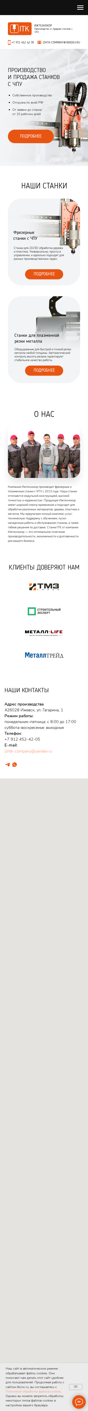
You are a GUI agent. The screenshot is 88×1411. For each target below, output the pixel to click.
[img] (44, 339)
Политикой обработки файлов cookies (33, 1391)
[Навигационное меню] (80, 7)
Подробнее (44, 274)
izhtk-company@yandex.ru (28, 751)
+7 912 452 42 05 (23, 42)
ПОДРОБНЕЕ (31, 136)
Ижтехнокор (43, 25)
